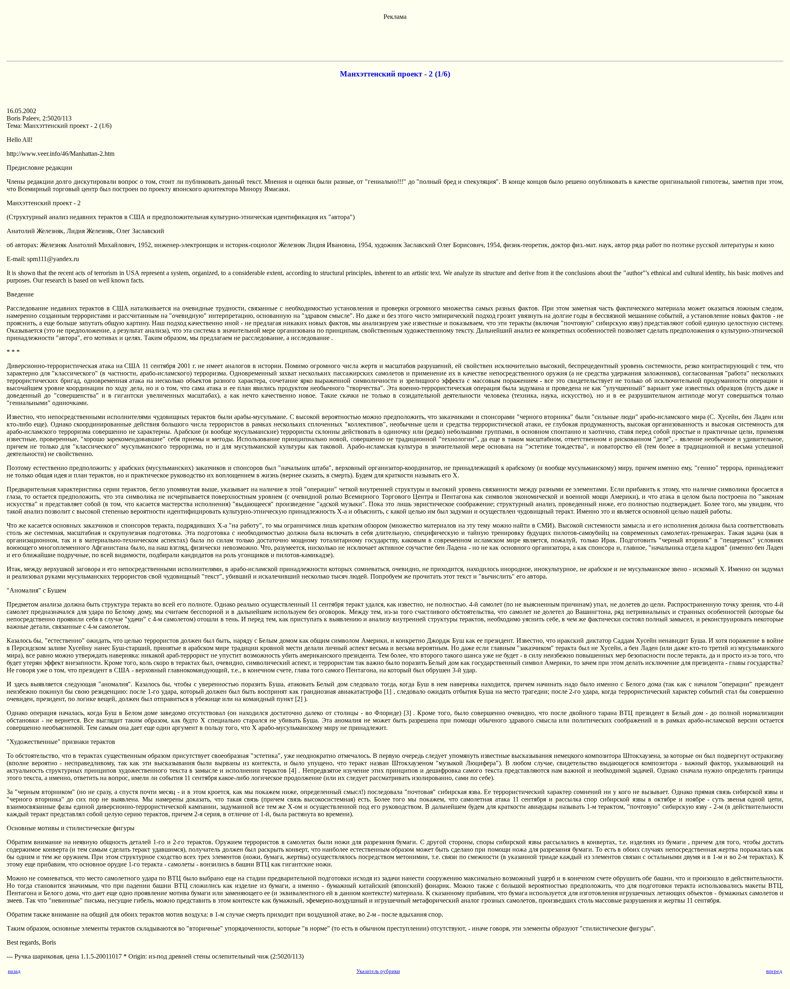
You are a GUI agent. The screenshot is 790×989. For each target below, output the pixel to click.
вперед (774, 971)
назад (14, 971)
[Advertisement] (395, 39)
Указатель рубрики (378, 971)
